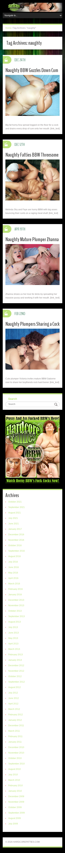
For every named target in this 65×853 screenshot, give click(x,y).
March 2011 (14, 731)
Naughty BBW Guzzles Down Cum (31, 70)
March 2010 (14, 780)
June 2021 (13, 523)
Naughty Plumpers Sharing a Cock (32, 324)
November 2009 (16, 802)
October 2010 (15, 758)
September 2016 (16, 551)
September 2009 (16, 813)
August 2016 (14, 556)
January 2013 (15, 660)
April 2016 (13, 578)
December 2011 (16, 725)
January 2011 (15, 742)
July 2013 (13, 627)
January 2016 (15, 594)
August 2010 (14, 769)
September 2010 (16, 763)
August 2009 (14, 818)
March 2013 (14, 649)
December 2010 (16, 747)
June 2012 (13, 698)
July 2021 (13, 518)
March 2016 (14, 583)
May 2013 (13, 638)
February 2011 (15, 736)
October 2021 (15, 502)
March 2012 (14, 709)
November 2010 (16, 753)
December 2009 (16, 796)
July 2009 (13, 823)
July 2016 (13, 562)
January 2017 (15, 529)
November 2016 (16, 540)
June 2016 (13, 567)
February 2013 (15, 654)
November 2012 (16, 671)
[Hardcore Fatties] (32, 7)
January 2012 (15, 720)
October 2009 (15, 807)
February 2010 (15, 785)
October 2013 (15, 611)
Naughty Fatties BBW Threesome (31, 155)
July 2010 (13, 774)
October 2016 (15, 545)
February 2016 (15, 589)
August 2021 (14, 512)
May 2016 (13, 572)
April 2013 (13, 643)
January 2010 (15, 791)
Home (8, 28)
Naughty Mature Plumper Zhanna (32, 239)
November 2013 (16, 605)
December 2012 (16, 665)
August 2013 (14, 622)
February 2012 (15, 714)
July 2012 (13, 692)
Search (12, 398)
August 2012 (14, 687)
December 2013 (16, 600)
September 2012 (16, 682)
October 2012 (15, 676)
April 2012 (13, 703)
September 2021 (16, 507)
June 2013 (13, 632)
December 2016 (16, 534)
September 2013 (16, 616)
